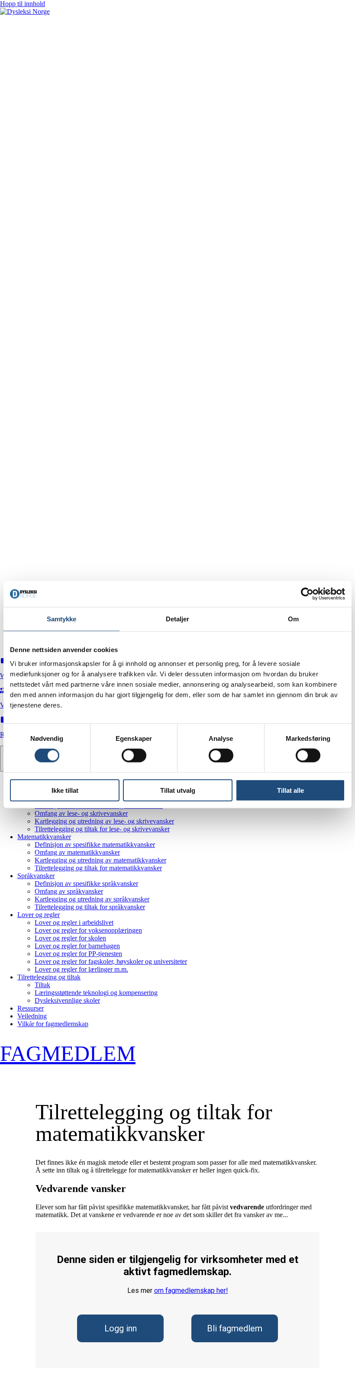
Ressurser (30, 1008)
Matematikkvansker (44, 836)
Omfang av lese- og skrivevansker (81, 813)
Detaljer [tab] (178, 619)
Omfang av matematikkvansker (77, 852)
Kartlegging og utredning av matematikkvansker (100, 860)
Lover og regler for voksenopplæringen (88, 930)
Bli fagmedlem (234, 1328)
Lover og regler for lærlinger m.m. (81, 969)
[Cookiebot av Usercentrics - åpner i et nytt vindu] (307, 594)
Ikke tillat (65, 790)
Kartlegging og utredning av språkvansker (92, 899)
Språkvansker (36, 875)
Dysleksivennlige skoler (67, 1000)
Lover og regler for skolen (70, 938)
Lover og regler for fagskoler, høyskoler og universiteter (111, 961)
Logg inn (120, 1328)
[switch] (134, 755)
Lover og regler (38, 914)
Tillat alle (290, 790)
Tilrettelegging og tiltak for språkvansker (90, 907)
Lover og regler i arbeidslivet (74, 922)
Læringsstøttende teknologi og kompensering (96, 992)
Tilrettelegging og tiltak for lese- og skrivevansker (102, 829)
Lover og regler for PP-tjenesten (78, 953)
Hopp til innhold (22, 3)
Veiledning (32, 1016)
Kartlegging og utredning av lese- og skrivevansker (104, 821)
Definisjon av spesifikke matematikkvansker (95, 844)
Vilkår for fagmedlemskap (52, 1023)
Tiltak (42, 984)
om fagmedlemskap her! (191, 1290)
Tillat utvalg (177, 790)
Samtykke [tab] (62, 619)
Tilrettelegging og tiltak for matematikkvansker (98, 868)
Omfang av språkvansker (69, 891)
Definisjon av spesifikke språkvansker (86, 883)
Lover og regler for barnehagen (77, 946)
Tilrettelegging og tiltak (49, 977)
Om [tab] (293, 619)
